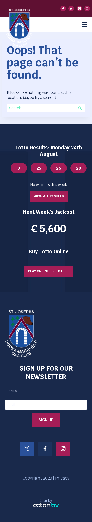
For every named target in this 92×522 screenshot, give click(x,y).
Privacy (62, 478)
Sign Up (46, 419)
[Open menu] (85, 24)
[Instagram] (79, 8)
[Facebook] (63, 8)
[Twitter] (71, 8)
